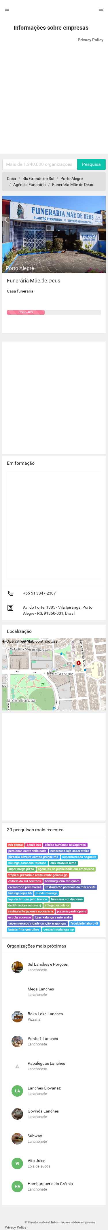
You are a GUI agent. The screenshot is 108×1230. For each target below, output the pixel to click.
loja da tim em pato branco (27, 899)
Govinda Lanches (43, 1111)
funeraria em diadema (67, 899)
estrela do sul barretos (24, 881)
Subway (35, 1136)
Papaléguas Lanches (46, 1063)
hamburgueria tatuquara (62, 881)
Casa (11, 178)
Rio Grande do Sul (38, 178)
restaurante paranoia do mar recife (71, 887)
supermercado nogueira (79, 857)
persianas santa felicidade (27, 851)
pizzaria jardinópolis (71, 911)
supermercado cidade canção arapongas (37, 923)
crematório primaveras (24, 887)
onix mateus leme (63, 863)
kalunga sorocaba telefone (27, 863)
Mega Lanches (41, 989)
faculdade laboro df (84, 923)
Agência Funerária (29, 184)
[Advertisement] (54, 100)
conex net (34, 845)
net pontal (15, 845)
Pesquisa (91, 164)
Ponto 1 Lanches (43, 1038)
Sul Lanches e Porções (48, 964)
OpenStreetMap (20, 641)
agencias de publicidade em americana (66, 869)
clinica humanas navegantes (65, 845)
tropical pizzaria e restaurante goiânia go (37, 875)
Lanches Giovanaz (44, 1088)
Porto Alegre (71, 178)
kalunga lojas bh (20, 893)
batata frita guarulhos (23, 929)
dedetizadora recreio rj (24, 905)
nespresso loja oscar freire (69, 851)
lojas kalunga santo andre (53, 917)
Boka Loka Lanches (45, 1013)
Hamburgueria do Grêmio (50, 1183)
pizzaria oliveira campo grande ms (33, 857)
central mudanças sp (58, 929)
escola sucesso (19, 917)
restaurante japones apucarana (30, 911)
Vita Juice (36, 1160)
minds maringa (46, 893)
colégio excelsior (57, 905)
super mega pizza (21, 869)
